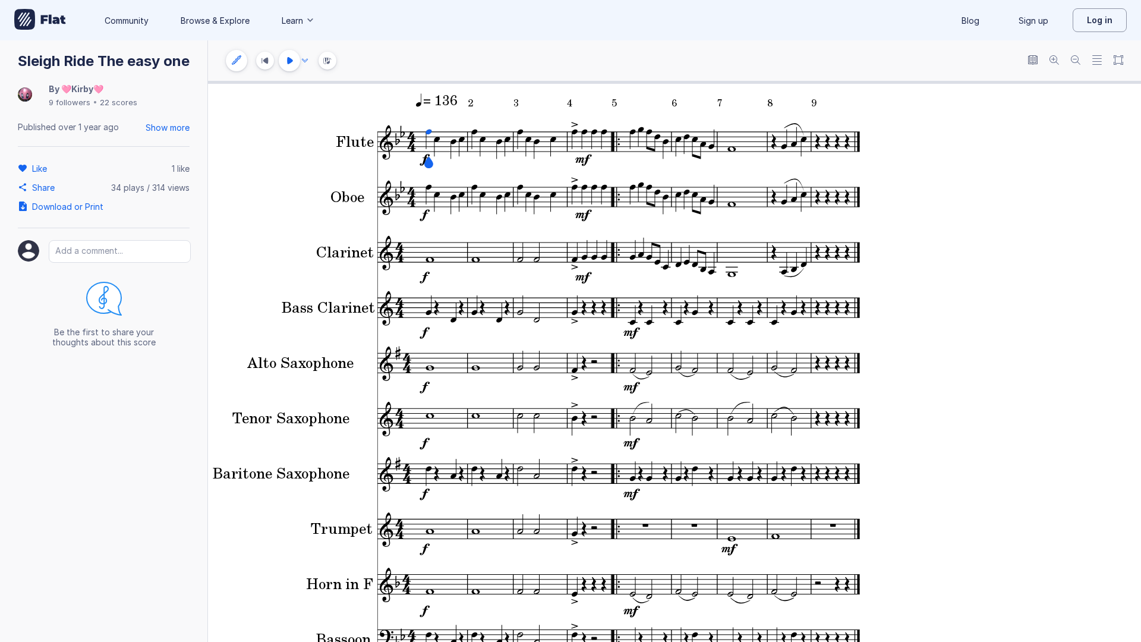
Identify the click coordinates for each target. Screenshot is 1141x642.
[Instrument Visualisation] (327, 61)
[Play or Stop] (289, 60)
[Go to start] (265, 61)
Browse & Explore (215, 20)
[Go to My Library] (40, 20)
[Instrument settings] (236, 60)
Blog (970, 20)
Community (127, 20)
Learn (292, 20)
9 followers (69, 102)
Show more (168, 127)
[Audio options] (305, 60)
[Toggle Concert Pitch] (1033, 61)
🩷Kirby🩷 (82, 89)
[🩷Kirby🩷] (25, 95)
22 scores (118, 102)
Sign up (1033, 20)
